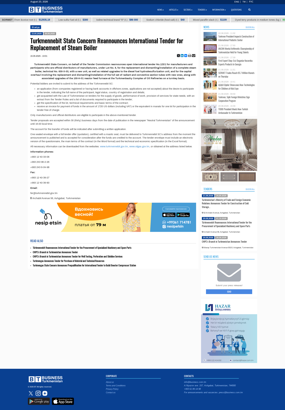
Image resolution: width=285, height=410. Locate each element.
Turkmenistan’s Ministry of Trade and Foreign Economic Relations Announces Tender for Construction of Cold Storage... (226, 203)
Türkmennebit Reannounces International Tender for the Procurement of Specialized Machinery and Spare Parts (82, 247)
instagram (37, 393)
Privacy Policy (112, 389)
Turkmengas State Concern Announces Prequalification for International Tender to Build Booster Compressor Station (84, 265)
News (206, 27)
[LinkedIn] (182, 55)
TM (244, 2)
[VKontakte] (185, 55)
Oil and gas (36, 27)
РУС (251, 2)
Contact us (110, 392)
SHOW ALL (250, 27)
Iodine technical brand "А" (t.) (105, 19)
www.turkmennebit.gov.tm (114, 146)
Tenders (208, 189)
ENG (236, 2)
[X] (178, 55)
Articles (173, 9)
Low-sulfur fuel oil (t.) (61, 19)
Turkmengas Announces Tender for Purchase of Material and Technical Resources (68, 261)
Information (218, 9)
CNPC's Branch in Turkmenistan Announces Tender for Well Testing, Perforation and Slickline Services (78, 256)
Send (229, 291)
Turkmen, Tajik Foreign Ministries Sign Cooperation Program (234, 98)
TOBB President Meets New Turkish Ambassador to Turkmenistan (233, 110)
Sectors (187, 9)
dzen (44, 393)
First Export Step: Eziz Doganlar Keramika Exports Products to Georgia (235, 62)
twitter (31, 393)
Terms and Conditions (116, 385)
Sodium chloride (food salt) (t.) (153, 19)
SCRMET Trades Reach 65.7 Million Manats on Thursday (236, 74)
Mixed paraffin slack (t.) (197, 19)
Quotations (236, 9)
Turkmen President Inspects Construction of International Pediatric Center (236, 38)
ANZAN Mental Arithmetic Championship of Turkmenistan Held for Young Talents (236, 50)
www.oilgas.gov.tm (139, 146)
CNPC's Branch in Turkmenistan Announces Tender (55, 252)
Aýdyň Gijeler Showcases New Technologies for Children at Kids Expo (236, 86)
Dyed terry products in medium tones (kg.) (251, 19)
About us (110, 382)
